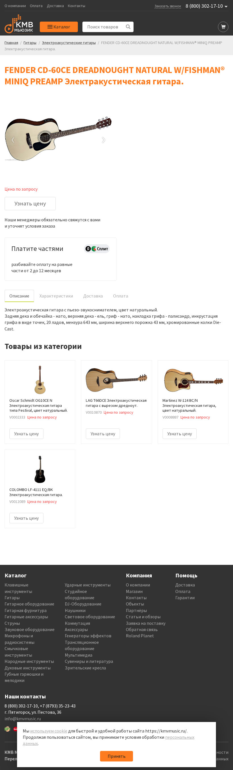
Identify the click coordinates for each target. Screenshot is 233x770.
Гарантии (185, 597)
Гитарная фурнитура (26, 610)
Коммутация (77, 623)
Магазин (134, 591)
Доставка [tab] (93, 296)
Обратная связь (142, 629)
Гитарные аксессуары (26, 616)
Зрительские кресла (85, 668)
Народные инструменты (29, 661)
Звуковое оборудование (30, 629)
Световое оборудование (90, 616)
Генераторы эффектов (88, 635)
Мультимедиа (78, 655)
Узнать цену (30, 203)
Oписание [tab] (19, 296)
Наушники (75, 610)
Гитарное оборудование (29, 604)
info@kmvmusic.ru (23, 718)
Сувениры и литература (89, 661)
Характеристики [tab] (56, 296)
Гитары (12, 597)
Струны (12, 623)
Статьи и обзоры (143, 616)
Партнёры (136, 610)
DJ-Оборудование (83, 604)
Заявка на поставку (145, 623)
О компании (15, 5)
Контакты (76, 5)
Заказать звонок (168, 6)
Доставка (55, 5)
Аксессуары (76, 629)
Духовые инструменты (28, 668)
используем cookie (48, 731)
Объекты (135, 604)
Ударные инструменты (88, 585)
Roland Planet (140, 635)
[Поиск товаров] (128, 27)
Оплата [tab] (120, 296)
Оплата (36, 5)
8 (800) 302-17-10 (204, 6)
